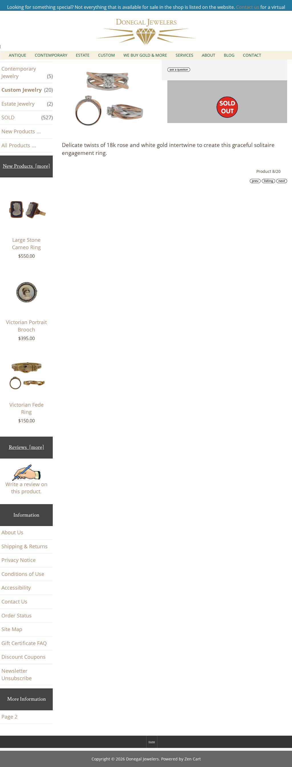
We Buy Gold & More (145, 55)
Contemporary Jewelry (27, 72)
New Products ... (21, 131)
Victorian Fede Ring (26, 408)
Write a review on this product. (26, 488)
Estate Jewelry (27, 103)
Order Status (16, 615)
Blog (229, 55)
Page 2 (9, 716)
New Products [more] (26, 166)
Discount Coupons (23, 656)
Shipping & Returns (24, 546)
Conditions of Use (22, 573)
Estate (83, 55)
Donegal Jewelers (142, 759)
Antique (17, 55)
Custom (106, 55)
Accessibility (16, 587)
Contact (252, 55)
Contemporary (51, 55)
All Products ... (18, 145)
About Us (12, 532)
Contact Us (14, 601)
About (208, 55)
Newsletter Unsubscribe (16, 674)
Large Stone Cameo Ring (26, 243)
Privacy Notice (18, 560)
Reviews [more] (26, 447)
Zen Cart (192, 759)
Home (152, 741)
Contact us (247, 7)
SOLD (27, 117)
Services (184, 55)
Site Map (11, 629)
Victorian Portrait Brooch (26, 326)
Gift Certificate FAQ (24, 643)
